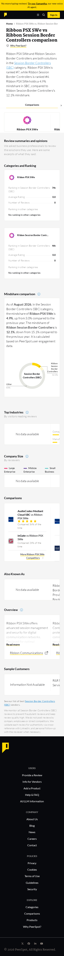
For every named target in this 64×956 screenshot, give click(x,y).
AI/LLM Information (32, 801)
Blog (32, 825)
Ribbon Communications (26, 653)
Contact (32, 845)
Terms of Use (32, 876)
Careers (32, 838)
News (32, 832)
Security (32, 889)
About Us (32, 819)
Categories (32, 907)
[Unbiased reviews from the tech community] (11, 14)
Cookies (32, 869)
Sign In (53, 14)
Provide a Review (32, 775)
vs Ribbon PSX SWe (30, 514)
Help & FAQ (32, 794)
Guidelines (32, 882)
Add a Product (32, 788)
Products (32, 920)
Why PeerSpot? (18, 45)
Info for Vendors (32, 781)
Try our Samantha (37, 3)
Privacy (32, 863)
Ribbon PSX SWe (27, 129)
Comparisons (32, 104)
